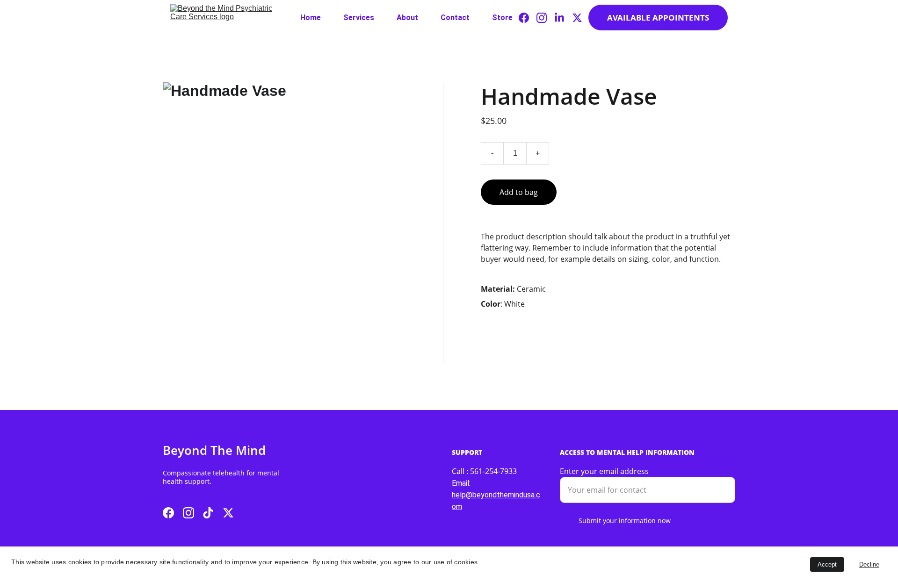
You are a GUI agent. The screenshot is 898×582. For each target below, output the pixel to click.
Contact (455, 17)
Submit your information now (625, 520)
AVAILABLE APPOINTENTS (658, 17)
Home (310, 17)
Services (358, 17)
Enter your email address (604, 471)
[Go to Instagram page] (545, 18)
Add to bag (519, 192)
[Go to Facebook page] (527, 18)
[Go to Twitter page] (577, 18)
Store (502, 17)
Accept (827, 564)
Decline (869, 564)
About (407, 17)
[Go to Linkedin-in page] (563, 18)
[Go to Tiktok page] (208, 512)
